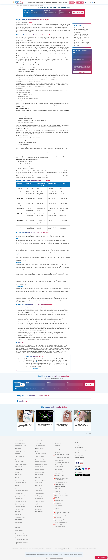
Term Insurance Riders (39, 466)
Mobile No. (49, 382)
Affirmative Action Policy (59, 498)
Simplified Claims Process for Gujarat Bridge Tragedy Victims (61, 479)
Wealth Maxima (18, 488)
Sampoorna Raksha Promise (20, 443)
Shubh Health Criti (18, 519)
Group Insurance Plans (59, 464)
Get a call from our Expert (78, 12)
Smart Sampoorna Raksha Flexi (20, 482)
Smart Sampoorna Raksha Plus (20, 479)
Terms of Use (57, 488)
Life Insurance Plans (38, 443)
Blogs (21, 5)
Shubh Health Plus (18, 522)
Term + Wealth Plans (19, 491)
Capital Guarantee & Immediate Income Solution (22, 537)
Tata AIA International (59, 446)
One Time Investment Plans (40, 472)
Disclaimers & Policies (60, 486)
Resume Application (79, 457)
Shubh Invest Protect (19, 503)
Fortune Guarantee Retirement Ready (21, 512)
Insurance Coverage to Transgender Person (61, 515)
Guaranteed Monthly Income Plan (21, 464)
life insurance (39, 361)
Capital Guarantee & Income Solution (21, 535)
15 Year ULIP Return (38, 509)
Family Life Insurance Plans (40, 445)
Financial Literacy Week (59, 484)
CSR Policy (57, 497)
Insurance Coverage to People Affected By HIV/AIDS (62, 513)
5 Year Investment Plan (39, 474)
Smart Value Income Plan (19, 461)
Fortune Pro (17, 485)
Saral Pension (17, 511)
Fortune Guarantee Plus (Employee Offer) (21, 543)
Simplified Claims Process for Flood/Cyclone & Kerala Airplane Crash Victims (62, 476)
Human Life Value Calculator (40, 487)
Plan (60, 10)
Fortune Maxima (18, 487)
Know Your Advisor (58, 469)
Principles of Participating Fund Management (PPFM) (60, 524)
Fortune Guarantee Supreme (20, 454)
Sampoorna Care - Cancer (19, 517)
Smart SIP (17, 477)
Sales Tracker (57, 473)
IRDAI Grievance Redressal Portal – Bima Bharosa (62, 463)
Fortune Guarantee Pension (20, 506)
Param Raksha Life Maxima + (20, 495)
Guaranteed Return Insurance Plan (21, 459)
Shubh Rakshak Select (19, 450)
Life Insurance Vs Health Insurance (41, 450)
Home (18, 5)
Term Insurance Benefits (39, 469)
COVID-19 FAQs (58, 459)
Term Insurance (18, 442)
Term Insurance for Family (39, 458)
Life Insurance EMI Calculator (40, 491)
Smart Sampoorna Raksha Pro (20, 480)
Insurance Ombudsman (59, 466)
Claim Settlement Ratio (39, 467)
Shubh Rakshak (18, 448)
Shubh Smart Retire (18, 514)
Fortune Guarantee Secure (19, 456)
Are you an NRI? (17, 382)
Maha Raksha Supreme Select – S (21, 451)
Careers (77, 445)
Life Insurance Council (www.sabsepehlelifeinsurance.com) (61, 472)
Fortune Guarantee (18, 462)
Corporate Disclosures (59, 506)
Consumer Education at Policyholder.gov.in (62, 457)
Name (32, 10)
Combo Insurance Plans (19, 532)
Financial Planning (26, 5)
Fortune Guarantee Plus (19, 458)
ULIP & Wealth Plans (18, 469)
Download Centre (79, 455)
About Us (77, 442)
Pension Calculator (38, 490)
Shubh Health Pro (18, 527)
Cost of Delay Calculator (39, 501)
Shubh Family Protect (19, 446)
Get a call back (82, 72)
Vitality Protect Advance (19, 528)
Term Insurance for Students (40, 459)
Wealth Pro (17, 483)
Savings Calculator (38, 485)
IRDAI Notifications (58, 503)
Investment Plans (38, 471)
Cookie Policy (57, 491)
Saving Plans (17, 453)
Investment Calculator (39, 496)
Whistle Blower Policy (59, 500)
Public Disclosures (58, 505)
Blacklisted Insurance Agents (60, 526)
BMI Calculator (37, 503)
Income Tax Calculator (39, 498)
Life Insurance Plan (19, 440)
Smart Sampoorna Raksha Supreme (21, 490)
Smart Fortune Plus (18, 474)
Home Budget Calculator (39, 488)
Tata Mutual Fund (58, 443)
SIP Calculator (37, 483)
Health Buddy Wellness (19, 530)
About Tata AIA (58, 440)
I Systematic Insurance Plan (20, 471)
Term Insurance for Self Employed (41, 462)
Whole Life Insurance (39, 446)
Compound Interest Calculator (40, 480)
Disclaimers (57, 508)
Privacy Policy (32, 388)
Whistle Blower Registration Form (61, 482)
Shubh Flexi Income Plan (19, 467)
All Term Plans (57, 452)
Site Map (77, 452)
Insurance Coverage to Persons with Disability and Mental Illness (61, 510)
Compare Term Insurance (39, 456)
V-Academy (57, 481)
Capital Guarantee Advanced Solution (21, 539)
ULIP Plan (37, 504)
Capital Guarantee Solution (20, 533)
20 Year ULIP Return (38, 506)
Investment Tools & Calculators (41, 479)
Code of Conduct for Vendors (60, 455)
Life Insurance (37, 442)
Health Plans (17, 516)
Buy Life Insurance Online (39, 448)
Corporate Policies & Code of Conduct (62, 454)
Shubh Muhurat (18, 475)
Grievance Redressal (59, 460)
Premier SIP (17, 472)
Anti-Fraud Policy (58, 502)
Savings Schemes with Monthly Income (42, 475)
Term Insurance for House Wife (40, 461)
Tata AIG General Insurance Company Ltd (62, 442)
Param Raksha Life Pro (19, 498)
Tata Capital (57, 445)
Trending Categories (39, 440)
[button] (90, 433)
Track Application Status (80, 450)
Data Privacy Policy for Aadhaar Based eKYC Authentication (62, 493)
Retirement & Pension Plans (20, 504)
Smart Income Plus (18, 466)
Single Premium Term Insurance (40, 453)
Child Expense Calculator (39, 493)
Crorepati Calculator (38, 482)
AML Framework (58, 517)
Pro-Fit (16, 520)
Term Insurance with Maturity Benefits (41, 454)
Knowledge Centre (59, 449)
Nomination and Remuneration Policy (61, 495)
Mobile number (47, 10)
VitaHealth (17, 524)
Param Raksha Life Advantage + (20, 496)
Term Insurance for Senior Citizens (41, 464)
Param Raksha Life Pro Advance (20, 501)
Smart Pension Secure (19, 509)
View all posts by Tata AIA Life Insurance (34, 368)
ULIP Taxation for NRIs (39, 511)
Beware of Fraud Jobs (59, 520)
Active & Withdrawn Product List (61, 522)
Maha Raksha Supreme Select (20, 445)
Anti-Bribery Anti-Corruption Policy (61, 519)
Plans (76, 440)
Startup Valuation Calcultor (40, 495)
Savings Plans (37, 477)
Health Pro (17, 525)
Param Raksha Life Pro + (19, 493)
